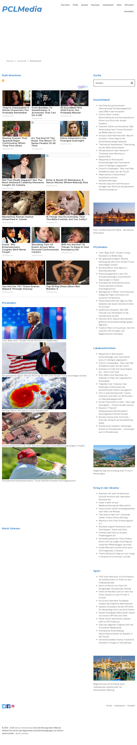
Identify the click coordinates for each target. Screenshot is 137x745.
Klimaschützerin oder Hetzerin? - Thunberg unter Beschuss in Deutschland (114, 153)
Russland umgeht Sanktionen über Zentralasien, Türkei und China (115, 528)
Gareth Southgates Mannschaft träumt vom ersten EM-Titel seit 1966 (117, 614)
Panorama (95, 5)
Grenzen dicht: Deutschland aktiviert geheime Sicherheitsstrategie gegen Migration (116, 322)
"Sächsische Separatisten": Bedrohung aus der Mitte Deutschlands (117, 146)
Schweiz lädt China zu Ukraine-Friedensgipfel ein (113, 534)
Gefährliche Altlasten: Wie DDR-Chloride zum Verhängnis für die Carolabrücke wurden (114, 313)
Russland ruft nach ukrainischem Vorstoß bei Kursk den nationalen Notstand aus (114, 496)
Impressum (119, 705)
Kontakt (131, 705)
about (18, 733)
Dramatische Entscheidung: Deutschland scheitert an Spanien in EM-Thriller (115, 633)
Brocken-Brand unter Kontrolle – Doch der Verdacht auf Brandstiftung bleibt (116, 420)
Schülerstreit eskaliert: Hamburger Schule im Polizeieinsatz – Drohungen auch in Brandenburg (116, 429)
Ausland (84, 5)
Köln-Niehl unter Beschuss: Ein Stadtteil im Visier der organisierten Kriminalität (115, 378)
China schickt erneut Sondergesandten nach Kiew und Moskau (117, 510)
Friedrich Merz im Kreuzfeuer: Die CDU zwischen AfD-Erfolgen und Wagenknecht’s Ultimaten (116, 331)
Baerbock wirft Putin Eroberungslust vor (116, 522)
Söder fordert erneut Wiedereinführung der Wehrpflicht (115, 504)
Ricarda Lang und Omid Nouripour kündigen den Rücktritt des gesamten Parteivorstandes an (116, 186)
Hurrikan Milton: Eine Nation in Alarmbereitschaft (25, 410)
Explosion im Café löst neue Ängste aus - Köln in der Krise (115, 370)
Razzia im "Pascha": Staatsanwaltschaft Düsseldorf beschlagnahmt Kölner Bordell (113, 411)
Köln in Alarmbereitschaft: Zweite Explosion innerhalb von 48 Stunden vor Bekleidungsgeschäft (115, 396)
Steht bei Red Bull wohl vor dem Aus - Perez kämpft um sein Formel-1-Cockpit (116, 594)
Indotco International (23, 728)
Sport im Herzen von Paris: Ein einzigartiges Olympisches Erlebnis (115, 587)
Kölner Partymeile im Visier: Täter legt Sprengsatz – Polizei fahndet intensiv (117, 403)
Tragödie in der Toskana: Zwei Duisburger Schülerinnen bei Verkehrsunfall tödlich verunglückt (115, 387)
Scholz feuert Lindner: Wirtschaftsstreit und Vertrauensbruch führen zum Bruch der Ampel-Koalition (116, 119)
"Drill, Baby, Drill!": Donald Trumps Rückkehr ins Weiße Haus (30, 340)
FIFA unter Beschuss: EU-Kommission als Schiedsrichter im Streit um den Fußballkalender (116, 579)
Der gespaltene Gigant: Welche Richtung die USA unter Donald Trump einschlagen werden (44, 375)
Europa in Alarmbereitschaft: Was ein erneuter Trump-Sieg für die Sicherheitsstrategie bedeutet (116, 138)
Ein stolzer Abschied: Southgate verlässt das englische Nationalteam (116, 602)
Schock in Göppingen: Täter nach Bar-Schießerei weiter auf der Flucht (116, 170)
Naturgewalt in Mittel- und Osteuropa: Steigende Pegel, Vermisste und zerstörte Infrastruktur (116, 295)
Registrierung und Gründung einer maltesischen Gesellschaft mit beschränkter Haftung (109, 687)
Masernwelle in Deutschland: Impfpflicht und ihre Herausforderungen (112, 177)
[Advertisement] (68, 35)
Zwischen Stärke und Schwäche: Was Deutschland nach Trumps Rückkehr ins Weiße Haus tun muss (116, 129)
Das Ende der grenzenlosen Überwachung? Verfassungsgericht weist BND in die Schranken (115, 108)
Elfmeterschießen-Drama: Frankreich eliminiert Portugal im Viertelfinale (116, 641)
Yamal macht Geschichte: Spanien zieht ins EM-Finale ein (115, 620)
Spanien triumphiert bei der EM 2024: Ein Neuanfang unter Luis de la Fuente (116, 608)
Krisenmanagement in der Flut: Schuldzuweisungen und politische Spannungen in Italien (43, 445)
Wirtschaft (129, 5)
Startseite (65, 5)
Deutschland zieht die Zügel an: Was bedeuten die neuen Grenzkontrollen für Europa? (116, 303)
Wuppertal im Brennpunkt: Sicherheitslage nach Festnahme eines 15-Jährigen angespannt (114, 162)
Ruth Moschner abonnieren (3, 81)
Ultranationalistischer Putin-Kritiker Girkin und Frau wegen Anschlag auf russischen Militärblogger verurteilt (115, 541)
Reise (119, 5)
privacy (25, 733)
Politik (75, 5)
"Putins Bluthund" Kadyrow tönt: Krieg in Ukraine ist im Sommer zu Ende (116, 555)
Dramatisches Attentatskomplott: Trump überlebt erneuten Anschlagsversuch (39, 480)
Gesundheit (129, 11)
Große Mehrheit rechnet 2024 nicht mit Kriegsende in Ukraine (115, 549)
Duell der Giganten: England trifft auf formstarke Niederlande (116, 626)
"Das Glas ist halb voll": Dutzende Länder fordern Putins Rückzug (114, 516)
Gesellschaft (108, 5)
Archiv (109, 705)
